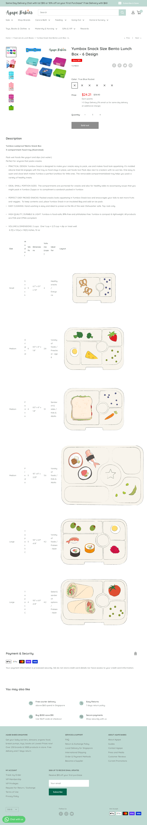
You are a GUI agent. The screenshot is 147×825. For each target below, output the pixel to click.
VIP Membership (13, 779)
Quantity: (75, 114)
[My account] (133, 12)
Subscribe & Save (131, 3)
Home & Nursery (97, 20)
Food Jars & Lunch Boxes (23, 38)
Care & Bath (41, 20)
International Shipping (75, 752)
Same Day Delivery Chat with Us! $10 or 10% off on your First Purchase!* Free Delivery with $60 (57, 3)
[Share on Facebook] (114, 65)
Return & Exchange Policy (77, 744)
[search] (78, 12)
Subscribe (57, 792)
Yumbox (75, 66)
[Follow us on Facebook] (61, 814)
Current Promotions (117, 761)
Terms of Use (12, 792)
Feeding (59, 20)
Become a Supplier (74, 761)
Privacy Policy (12, 796)
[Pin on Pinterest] (120, 65)
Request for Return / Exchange (20, 787)
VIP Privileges (12, 783)
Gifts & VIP (67, 28)
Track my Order (13, 775)
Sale (8, 20)
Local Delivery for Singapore (79, 748)
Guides (111, 744)
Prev (128, 38)
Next (137, 38)
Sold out (85, 125)
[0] (139, 12)
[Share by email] (130, 65)
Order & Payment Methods (78, 756)
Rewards (84, 28)
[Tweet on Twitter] (125, 65)
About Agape (114, 739)
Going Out (76, 20)
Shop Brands (24, 20)
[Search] (122, 12)
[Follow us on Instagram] (66, 814)
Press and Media (116, 752)
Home (8, 38)
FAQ (67, 739)
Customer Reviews (117, 756)
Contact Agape (115, 748)
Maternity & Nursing (44, 28)
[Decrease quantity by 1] (85, 115)
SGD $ (9, 809)
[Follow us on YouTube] (72, 814)
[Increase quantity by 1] (100, 115)
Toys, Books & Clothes (16, 28)
